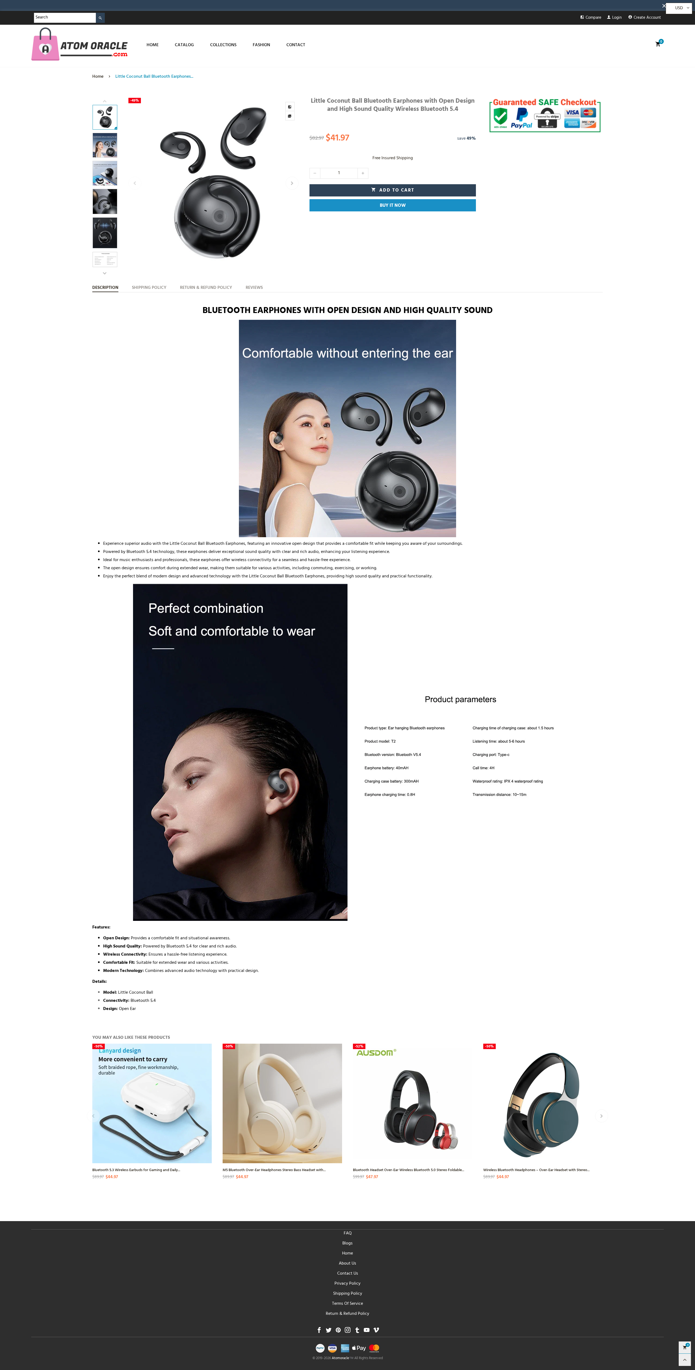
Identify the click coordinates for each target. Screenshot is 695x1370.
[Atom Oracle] (79, 44)
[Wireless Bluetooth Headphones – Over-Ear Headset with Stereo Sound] (543, 1103)
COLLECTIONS (223, 45)
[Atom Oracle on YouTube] (366, 1331)
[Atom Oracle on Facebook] (319, 1331)
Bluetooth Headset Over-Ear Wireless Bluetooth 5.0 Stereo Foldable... (408, 1169)
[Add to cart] (337, 1118)
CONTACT (295, 45)
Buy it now (393, 206)
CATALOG (184, 45)
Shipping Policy (347, 1294)
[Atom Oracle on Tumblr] (357, 1331)
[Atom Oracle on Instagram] (347, 1331)
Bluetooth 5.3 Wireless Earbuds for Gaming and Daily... (136, 1169)
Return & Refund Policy (347, 1314)
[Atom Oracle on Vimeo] (376, 1331)
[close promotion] (665, 5)
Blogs (347, 1244)
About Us (347, 1264)
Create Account (647, 18)
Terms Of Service (347, 1304)
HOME (153, 45)
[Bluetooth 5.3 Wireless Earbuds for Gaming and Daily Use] (103, 1107)
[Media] (290, 115)
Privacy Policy (347, 1284)
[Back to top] (685, 1360)
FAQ (348, 1234)
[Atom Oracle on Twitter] (328, 1331)
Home (347, 1254)
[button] (134, 183)
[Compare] (290, 106)
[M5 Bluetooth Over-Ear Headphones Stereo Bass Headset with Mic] (282, 1103)
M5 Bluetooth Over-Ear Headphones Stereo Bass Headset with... (274, 1169)
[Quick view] (207, 1098)
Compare (593, 18)
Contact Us (347, 1274)
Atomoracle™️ (342, 1358)
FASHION (261, 45)
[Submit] (100, 18)
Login (617, 18)
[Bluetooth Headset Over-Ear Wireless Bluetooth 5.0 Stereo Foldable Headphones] (412, 1103)
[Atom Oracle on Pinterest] (338, 1331)
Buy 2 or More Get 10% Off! (48, 7)
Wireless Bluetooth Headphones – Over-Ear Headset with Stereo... (536, 1169)
